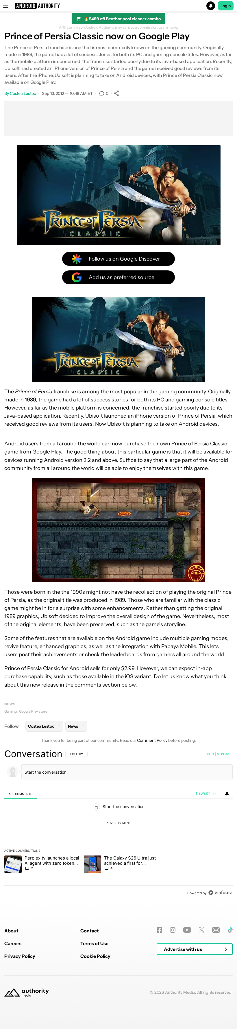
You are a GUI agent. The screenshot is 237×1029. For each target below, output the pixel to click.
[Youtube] (187, 930)
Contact (89, 931)
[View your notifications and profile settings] (227, 793)
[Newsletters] (216, 930)
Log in (209, 754)
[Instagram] (172, 930)
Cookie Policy (95, 956)
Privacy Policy (19, 956)
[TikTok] (230, 930)
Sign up (223, 754)
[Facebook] (159, 930)
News (9, 704)
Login (226, 5)
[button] (118, 6)
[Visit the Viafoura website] (220, 892)
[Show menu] (6, 6)
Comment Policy (152, 740)
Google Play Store (33, 711)
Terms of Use (94, 943)
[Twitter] (201, 930)
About (11, 931)
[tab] (20, 794)
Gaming (10, 711)
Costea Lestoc (23, 93)
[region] (118, 823)
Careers (12, 943)
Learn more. (168, 27)
